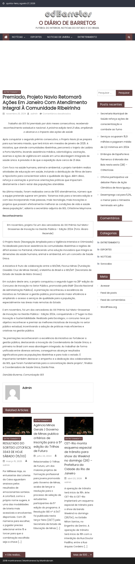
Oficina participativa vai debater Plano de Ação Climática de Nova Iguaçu (115, 182)
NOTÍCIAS (17, 37)
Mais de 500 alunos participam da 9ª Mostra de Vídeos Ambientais (83, 554)
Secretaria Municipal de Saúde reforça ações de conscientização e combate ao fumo (114, 121)
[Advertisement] (67, 65)
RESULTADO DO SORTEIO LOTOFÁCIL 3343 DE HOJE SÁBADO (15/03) (17, 449)
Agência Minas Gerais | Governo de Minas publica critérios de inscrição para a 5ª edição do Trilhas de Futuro (48, 438)
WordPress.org (109, 307)
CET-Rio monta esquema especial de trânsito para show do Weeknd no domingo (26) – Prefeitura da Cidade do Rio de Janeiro (78, 458)
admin (33, 113)
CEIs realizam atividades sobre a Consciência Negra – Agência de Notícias (16, 554)
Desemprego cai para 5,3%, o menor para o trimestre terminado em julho (116, 200)
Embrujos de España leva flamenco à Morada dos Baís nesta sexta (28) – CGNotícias (115, 162)
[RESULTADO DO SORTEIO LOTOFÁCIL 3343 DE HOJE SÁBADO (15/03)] (17, 426)
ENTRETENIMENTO (87, 37)
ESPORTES (36, 37)
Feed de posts (109, 292)
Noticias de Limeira (58, 37)
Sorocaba (106, 263)
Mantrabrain (46, 560)
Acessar (105, 285)
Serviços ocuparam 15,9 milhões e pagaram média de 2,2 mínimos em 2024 (116, 142)
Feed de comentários (113, 300)
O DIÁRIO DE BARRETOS (67, 23)
